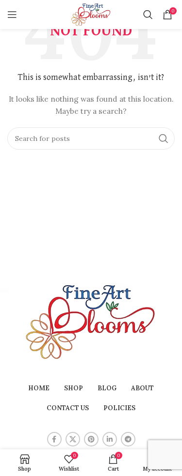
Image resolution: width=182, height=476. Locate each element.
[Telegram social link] (128, 439)
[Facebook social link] (54, 439)
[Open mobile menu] (12, 14)
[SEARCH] (163, 138)
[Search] (148, 14)
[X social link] (73, 439)
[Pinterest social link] (91, 439)
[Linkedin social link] (109, 439)
